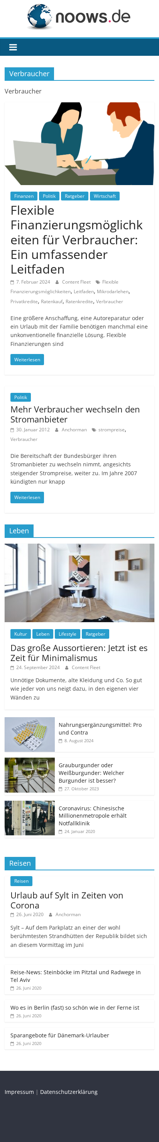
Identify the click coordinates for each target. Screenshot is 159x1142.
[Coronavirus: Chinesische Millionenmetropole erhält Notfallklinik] (30, 804)
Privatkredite (24, 301)
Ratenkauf (52, 301)
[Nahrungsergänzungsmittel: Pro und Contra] (30, 721)
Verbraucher (109, 301)
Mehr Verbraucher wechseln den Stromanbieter (75, 414)
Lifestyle (67, 634)
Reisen (21, 881)
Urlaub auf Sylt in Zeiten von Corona (66, 900)
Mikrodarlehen (113, 291)
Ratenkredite (79, 301)
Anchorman (75, 429)
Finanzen (24, 196)
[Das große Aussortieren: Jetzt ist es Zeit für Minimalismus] (79, 547)
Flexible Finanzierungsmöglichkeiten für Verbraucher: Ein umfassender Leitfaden (76, 239)
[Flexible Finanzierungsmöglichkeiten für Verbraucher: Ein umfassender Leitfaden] (79, 107)
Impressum (19, 1091)
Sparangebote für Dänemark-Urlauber (59, 1035)
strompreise (111, 429)
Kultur (20, 634)
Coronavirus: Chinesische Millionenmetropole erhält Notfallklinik (93, 816)
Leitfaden (84, 291)
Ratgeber (75, 196)
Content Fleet (77, 282)
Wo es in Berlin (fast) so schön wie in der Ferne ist (74, 1007)
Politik (49, 196)
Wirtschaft (105, 196)
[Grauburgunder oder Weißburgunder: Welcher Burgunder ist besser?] (30, 761)
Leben (42, 634)
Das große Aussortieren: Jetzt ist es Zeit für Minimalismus (78, 652)
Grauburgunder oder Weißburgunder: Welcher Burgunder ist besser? (91, 772)
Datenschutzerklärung (69, 1091)
